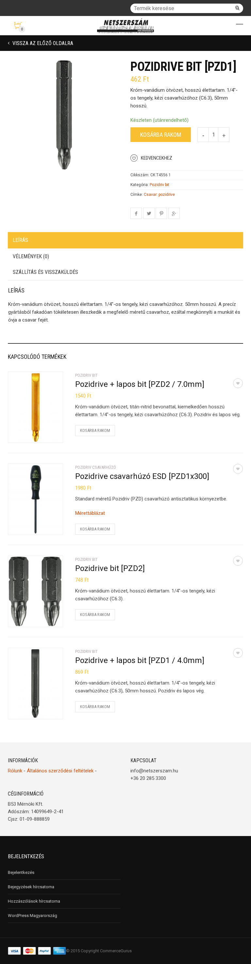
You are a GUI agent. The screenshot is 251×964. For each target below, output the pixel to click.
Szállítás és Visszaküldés (45, 272)
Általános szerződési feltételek (60, 771)
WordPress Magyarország (32, 915)
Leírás (20, 240)
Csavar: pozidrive (159, 194)
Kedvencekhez (156, 158)
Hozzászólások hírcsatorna (34, 901)
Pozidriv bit (159, 184)
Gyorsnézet (27, 434)
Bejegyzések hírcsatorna (31, 886)
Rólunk (15, 771)
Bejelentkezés (21, 872)
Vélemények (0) (31, 256)
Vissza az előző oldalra (42, 43)
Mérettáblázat (90, 513)
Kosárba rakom (160, 134)
